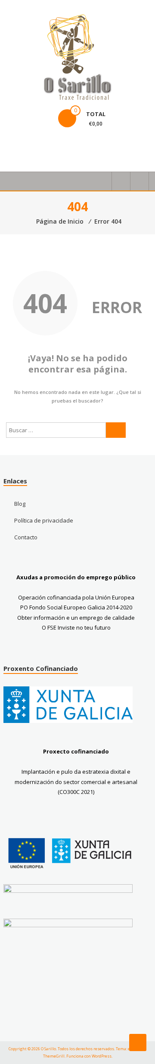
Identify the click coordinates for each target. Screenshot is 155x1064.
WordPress (102, 1056)
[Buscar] (116, 430)
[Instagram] (35, 146)
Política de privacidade (43, 520)
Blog (19, 503)
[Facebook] (14, 146)
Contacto (25, 537)
